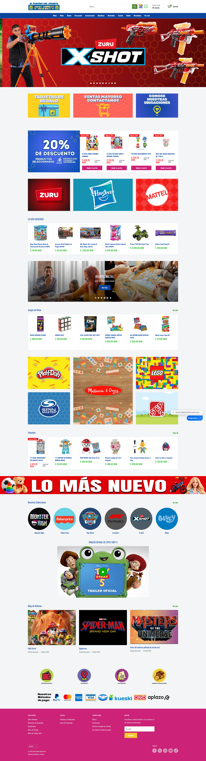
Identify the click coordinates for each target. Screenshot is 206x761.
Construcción (90, 15)
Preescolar (78, 15)
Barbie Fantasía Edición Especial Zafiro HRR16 (115, 245)
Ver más (147, 15)
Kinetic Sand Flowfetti (162, 244)
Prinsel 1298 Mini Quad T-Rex (139, 244)
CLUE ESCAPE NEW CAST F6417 (90, 335)
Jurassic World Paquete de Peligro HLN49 (63, 245)
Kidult (128, 15)
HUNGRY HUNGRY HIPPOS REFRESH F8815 (113, 336)
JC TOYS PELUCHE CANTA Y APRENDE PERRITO (115, 155)
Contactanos (32, 726)
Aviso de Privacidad (66, 723)
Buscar (94, 719)
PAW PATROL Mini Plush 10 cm (90, 458)
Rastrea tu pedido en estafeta (101, 726)
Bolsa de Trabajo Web (35, 733)
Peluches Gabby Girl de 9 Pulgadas (113, 459)
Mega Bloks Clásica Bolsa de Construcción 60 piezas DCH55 (40, 245)
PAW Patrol (32, 648)
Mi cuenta (156, 7)
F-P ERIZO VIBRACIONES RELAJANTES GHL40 (37, 459)
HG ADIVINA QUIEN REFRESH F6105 (139, 336)
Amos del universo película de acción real (145, 647)
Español (31, 746)
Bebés (69, 15)
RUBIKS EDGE (59, 335)
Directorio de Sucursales (35, 723)
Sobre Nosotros (32, 719)
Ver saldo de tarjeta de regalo (101, 730)
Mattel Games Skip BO (162, 335)
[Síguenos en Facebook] (154, 750)
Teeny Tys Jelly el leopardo (163, 458)
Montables (111, 15)
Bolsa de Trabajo (33, 730)
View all (176, 433)
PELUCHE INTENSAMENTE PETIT (141, 154)
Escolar (120, 15)
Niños (62, 15)
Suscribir (131, 735)
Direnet (42, 754)
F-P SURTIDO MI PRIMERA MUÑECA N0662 (63, 459)
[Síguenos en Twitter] (160, 750)
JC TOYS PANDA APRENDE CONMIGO (90, 155)
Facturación (96, 723)
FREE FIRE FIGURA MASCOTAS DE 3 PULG (165, 155)
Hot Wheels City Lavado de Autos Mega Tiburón (88, 245)
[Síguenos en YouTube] (170, 750)
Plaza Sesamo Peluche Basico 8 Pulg (140, 459)
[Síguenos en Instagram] (165, 750)
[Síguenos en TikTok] (176, 750)
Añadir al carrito (92, 168)
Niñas (55, 15)
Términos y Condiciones (67, 719)
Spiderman (83, 648)
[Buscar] (134, 6)
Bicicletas (101, 15)
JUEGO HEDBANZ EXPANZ (38, 335)
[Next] (178, 153)
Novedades (137, 15)
